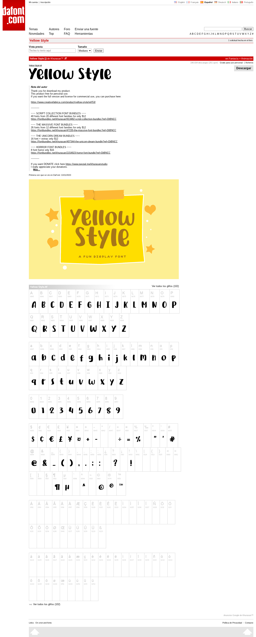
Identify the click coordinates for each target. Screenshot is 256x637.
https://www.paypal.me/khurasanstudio (86, 164)
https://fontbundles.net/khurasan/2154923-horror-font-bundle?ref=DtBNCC (70, 152)
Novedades (36, 33)
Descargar (244, 68)
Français (194, 2)
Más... (36, 169)
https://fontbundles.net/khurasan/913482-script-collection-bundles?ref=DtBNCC (73, 119)
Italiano (235, 2)
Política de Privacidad (232, 623)
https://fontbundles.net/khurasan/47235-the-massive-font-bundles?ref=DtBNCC (73, 130)
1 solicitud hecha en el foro (240, 40)
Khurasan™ (57, 58)
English (181, 2)
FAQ (67, 33)
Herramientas (84, 33)
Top (51, 33)
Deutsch (222, 2)
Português (248, 2)
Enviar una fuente (86, 29)
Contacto (249, 623)
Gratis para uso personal (231, 63)
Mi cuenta (33, 2)
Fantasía (233, 58)
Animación (247, 58)
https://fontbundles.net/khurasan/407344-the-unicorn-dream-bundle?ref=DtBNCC (74, 141)
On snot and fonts (43, 623)
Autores (54, 29)
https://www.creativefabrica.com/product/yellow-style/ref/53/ (63, 102)
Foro (67, 29)
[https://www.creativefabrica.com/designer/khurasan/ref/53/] (65, 58)
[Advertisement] (97, 16)
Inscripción (45, 2)
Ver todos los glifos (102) (165, 286)
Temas (33, 29)
